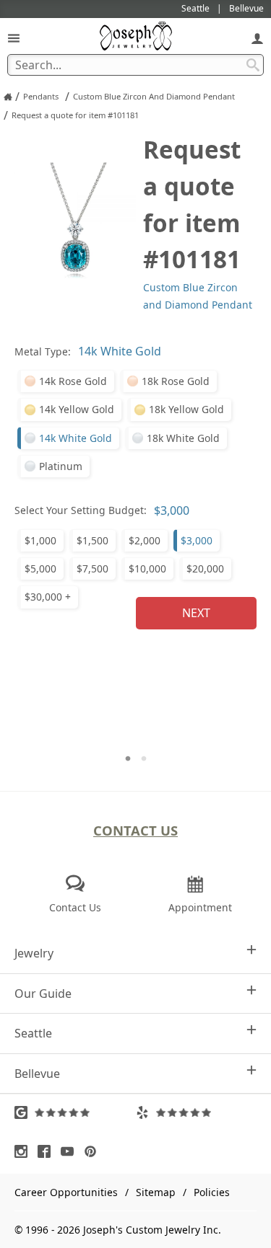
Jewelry (33, 953)
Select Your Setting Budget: (80, 510)
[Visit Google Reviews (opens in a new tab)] (75, 1112)
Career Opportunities (66, 1192)
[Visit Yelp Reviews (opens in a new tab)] (196, 1112)
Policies (212, 1192)
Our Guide (43, 993)
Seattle (33, 1033)
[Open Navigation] (13, 38)
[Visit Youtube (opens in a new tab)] (71, 1151)
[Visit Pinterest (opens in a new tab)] (94, 1151)
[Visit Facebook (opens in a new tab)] (48, 1151)
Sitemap (156, 1192)
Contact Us (135, 830)
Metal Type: (42, 351)
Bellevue (37, 1073)
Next (196, 613)
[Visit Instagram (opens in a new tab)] (24, 1151)
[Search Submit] (253, 65)
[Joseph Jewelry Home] (8, 96)
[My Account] (257, 38)
